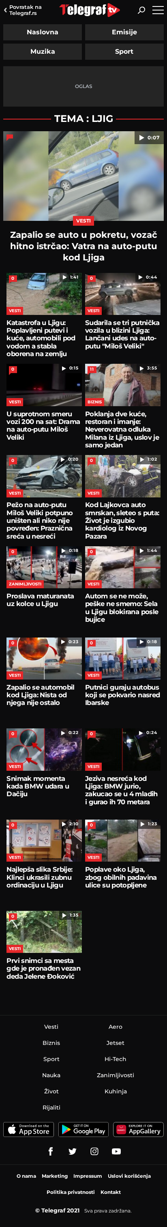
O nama (26, 1176)
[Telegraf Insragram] (94, 1151)
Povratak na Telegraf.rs (25, 10)
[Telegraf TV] (116, 1151)
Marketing (55, 1176)
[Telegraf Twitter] (72, 1151)
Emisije (124, 32)
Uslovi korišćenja (129, 1176)
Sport (124, 51)
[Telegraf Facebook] (51, 1151)
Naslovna (42, 32)
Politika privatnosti (71, 1192)
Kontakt (111, 1192)
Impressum (87, 1176)
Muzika (42, 51)
